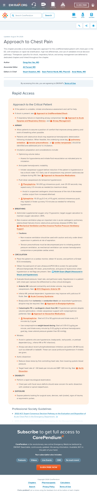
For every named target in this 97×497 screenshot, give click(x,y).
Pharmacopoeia (48, 483)
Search (32, 487)
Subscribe (81, 5)
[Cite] (79, 25)
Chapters (32, 483)
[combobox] (26, 15)
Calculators (65, 483)
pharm (82, 17)
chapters (74, 17)
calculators (91, 17)
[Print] (93, 25)
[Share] (86, 25)
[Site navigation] (4, 5)
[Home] (5, 15)
